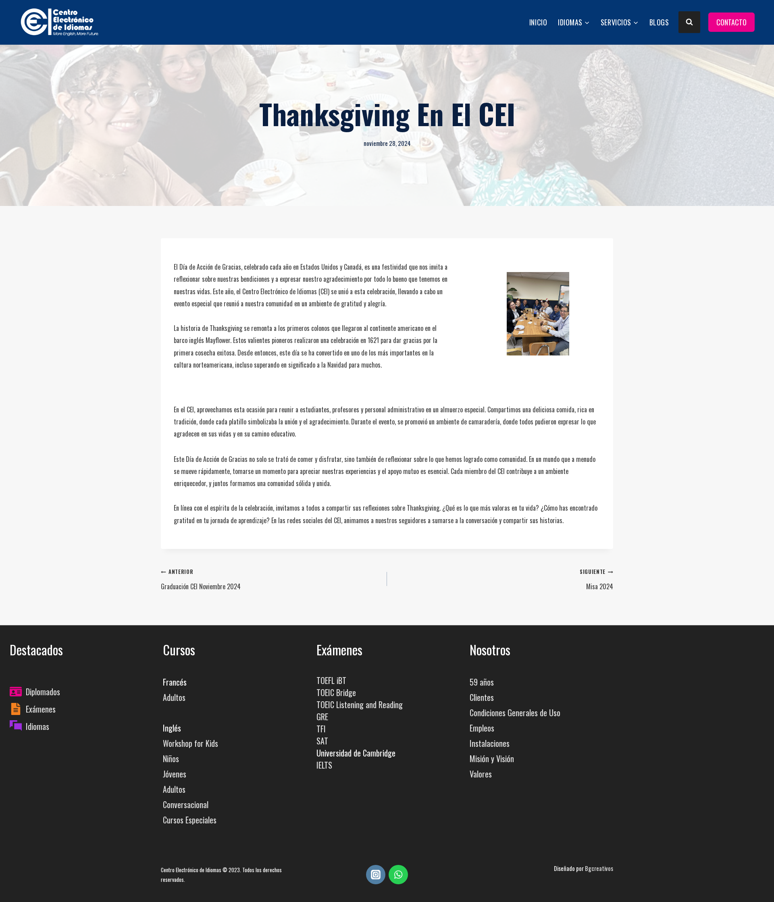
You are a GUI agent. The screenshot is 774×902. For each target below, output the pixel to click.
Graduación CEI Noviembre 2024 (201, 579)
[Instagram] (375, 874)
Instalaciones (490, 743)
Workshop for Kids (190, 743)
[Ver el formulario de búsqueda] (689, 22)
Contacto (731, 22)
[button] (537, 313)
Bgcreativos (599, 868)
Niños (171, 758)
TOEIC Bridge (336, 692)
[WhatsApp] (398, 874)
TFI (321, 729)
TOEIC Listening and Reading (359, 704)
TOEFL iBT (331, 680)
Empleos (482, 728)
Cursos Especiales (189, 820)
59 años (482, 682)
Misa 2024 (596, 579)
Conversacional (185, 804)
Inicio (538, 22)
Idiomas (37, 726)
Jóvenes (174, 774)
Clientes (482, 697)
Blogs (659, 22)
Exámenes (41, 709)
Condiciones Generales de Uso (515, 713)
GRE (322, 717)
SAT (322, 741)
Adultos (174, 697)
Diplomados (43, 692)
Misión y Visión (492, 758)
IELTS (324, 765)
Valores (481, 774)
